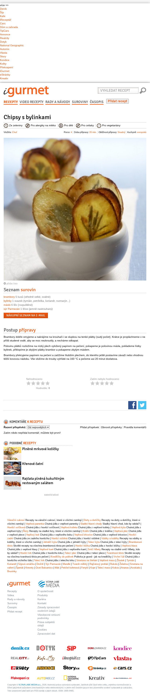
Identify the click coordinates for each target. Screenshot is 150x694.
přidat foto (12, 283)
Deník (3, 8)
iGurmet (4, 71)
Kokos (115, 567)
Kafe (2, 16)
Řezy (26, 531)
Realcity (4, 38)
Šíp (2, 12)
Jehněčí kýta (50, 542)
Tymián (130, 560)
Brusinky (12, 571)
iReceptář (5, 19)
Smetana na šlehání (87, 560)
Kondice (4, 60)
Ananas (125, 567)
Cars (2, 23)
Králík (86, 531)
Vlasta (3, 52)
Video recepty (32, 102)
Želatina (123, 564)
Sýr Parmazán (53, 564)
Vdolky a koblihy (110, 538)
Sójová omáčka (26, 564)
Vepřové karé (46, 549)
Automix (4, 49)
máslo (7, 304)
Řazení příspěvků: (15, 427)
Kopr (92, 567)
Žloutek (121, 560)
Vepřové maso (107, 560)
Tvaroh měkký (80, 564)
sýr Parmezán (12, 308)
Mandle (66, 564)
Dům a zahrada (9, 27)
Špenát (19, 567)
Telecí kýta (94, 542)
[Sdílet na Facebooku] (131, 404)
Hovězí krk (26, 553)
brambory (9, 296)
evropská (141, 132)
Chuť (14, 132)
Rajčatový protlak (99, 564)
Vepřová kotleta (69, 527)
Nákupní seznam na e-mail (25, 315)
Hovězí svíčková (16, 527)
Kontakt (42, 603)
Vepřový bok (32, 534)
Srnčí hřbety (94, 549)
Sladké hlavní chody (91, 523)
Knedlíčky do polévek (62, 556)
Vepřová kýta (119, 527)
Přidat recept (117, 101)
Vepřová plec (121, 531)
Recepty (11, 102)
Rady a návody (57, 102)
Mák (57, 567)
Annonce (5, 34)
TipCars (4, 30)
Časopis (97, 102)
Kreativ (4, 78)
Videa (10, 595)
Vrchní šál (119, 556)
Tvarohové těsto (115, 553)
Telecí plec (70, 553)
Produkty (43, 595)
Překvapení (6, 67)
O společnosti (45, 591)
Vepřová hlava (129, 545)
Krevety (29, 567)
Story (3, 56)
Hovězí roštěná (59, 538)
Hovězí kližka (82, 545)
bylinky (8, 300)
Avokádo (135, 567)
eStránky (5, 74)
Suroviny (80, 102)
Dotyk (3, 41)
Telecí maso (103, 567)
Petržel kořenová (70, 567)
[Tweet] (141, 404)
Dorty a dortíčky (92, 520)
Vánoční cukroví (16, 520)
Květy (3, 63)
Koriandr (11, 564)
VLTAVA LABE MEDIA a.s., (30, 685)
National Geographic (12, 45)
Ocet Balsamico (44, 567)
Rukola (113, 564)
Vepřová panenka (35, 523)
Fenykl (84, 567)
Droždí (40, 564)
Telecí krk (39, 560)
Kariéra (42, 599)
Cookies (42, 629)
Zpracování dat (46, 633)
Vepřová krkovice (83, 534)
